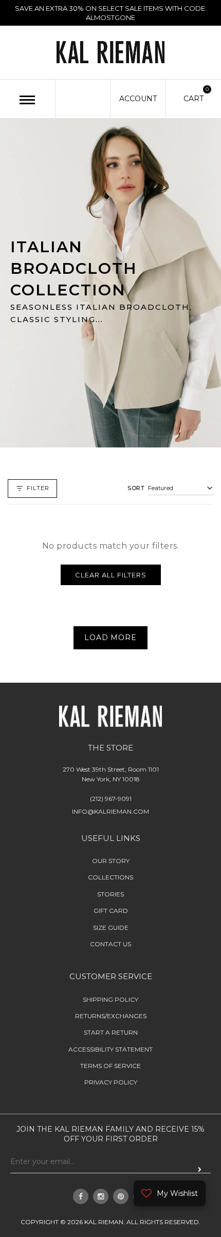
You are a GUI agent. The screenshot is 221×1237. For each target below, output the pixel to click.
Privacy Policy (110, 1082)
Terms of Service (110, 1066)
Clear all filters (110, 575)
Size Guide (110, 927)
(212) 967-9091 (111, 798)
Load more (110, 638)
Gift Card (111, 910)
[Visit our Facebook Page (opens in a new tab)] (80, 1196)
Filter (38, 488)
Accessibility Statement (110, 1049)
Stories (110, 894)
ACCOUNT (138, 98)
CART (193, 98)
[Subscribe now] (200, 1170)
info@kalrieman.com (110, 811)
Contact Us (110, 944)
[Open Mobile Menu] (27, 100)
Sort (136, 488)
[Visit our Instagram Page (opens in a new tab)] (100, 1196)
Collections (110, 877)
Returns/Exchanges (110, 1016)
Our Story (111, 861)
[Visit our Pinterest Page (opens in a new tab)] (120, 1196)
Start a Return (111, 1032)
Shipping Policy (110, 999)
